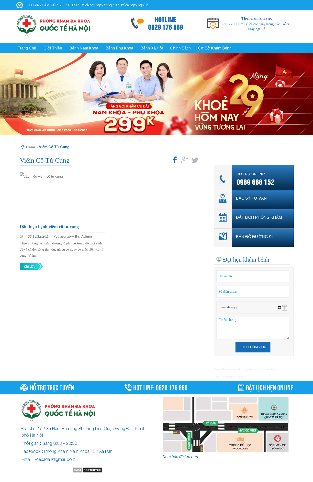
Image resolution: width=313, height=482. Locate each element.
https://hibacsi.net (231, 377)
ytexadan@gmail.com (55, 459)
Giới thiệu (53, 48)
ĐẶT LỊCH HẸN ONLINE (269, 387)
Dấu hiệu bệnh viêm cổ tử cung (49, 226)
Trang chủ (27, 48)
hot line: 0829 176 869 (160, 387)
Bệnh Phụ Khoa (119, 48)
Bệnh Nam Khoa (83, 48)
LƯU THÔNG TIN (253, 347)
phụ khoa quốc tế (149, 478)
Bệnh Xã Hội (152, 48)
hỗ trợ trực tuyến (52, 387)
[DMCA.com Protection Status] (87, 470)
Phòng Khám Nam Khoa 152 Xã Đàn (78, 451)
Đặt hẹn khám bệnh (246, 259)
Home (31, 147)
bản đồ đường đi (254, 237)
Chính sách (180, 48)
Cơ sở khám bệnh (215, 48)
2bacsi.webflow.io (79, 478)
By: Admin (83, 236)
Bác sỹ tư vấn (251, 198)
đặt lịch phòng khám (259, 217)
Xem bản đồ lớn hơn (180, 457)
